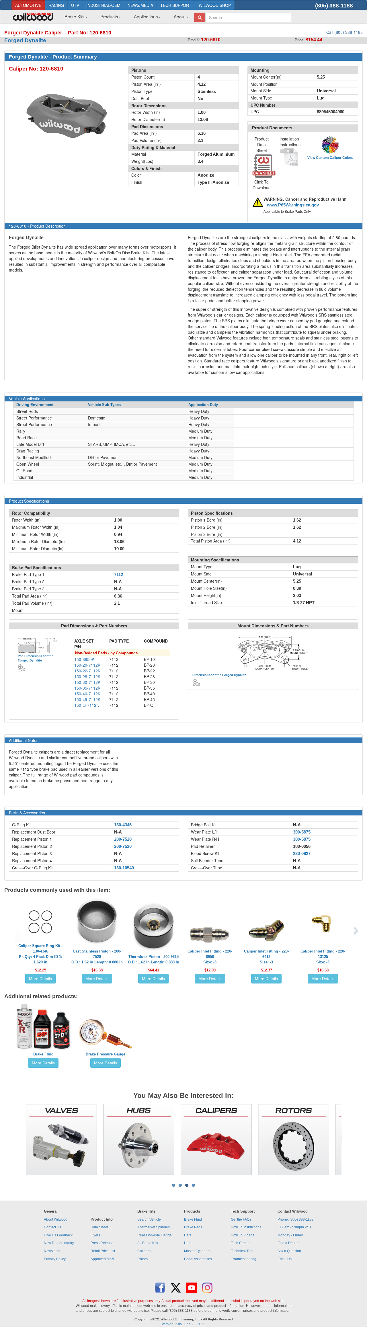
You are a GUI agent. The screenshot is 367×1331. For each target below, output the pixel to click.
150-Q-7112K (86, 705)
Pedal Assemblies (198, 1259)
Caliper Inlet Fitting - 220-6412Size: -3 (266, 956)
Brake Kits (75, 16)
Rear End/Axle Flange (154, 1235)
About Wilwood (55, 1219)
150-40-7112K (87, 693)
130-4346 (123, 825)
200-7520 (123, 839)
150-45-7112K (87, 699)
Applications (146, 16)
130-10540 (124, 868)
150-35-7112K (87, 688)
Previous (17, 1139)
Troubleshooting (243, 1259)
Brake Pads (193, 1227)
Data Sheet (99, 1227)
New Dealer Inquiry (59, 1243)
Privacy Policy (55, 1259)
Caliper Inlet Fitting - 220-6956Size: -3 (210, 956)
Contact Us (52, 1227)
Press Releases (103, 1243)
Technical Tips (242, 1251)
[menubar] (124, 18)
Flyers (95, 1235)
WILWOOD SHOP (215, 5)
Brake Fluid (43, 1054)
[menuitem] (74, 18)
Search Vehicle (149, 1219)
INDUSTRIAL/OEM (103, 5)
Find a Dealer (288, 1243)
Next (350, 1139)
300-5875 (302, 832)
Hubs (188, 1243)
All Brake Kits (147, 1243)
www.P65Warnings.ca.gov (293, 205)
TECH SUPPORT (176, 5)
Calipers (144, 1251)
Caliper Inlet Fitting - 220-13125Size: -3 (322, 956)
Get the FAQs (241, 1219)
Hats (187, 1235)
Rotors (142, 1259)
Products (109, 16)
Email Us (285, 1259)
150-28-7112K (87, 676)
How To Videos (242, 1235)
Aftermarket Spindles (153, 1227)
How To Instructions (246, 1227)
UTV (75, 5)
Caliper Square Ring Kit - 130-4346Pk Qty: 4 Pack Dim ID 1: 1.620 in (40, 954)
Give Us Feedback (58, 1235)
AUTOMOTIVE (28, 5)
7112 (118, 574)
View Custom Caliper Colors (330, 158)
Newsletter (52, 1251)
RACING (56, 5)
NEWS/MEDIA (140, 5)
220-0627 (302, 853)
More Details (40, 978)
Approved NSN (102, 1259)
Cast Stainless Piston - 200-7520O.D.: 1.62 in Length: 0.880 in (97, 956)
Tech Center (240, 1243)
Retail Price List (103, 1251)
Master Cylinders (197, 1251)
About (180, 16)
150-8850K (84, 659)
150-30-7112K (87, 682)
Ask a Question (289, 1251)
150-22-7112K (87, 671)
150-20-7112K (87, 665)
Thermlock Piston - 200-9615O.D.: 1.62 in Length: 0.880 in (153, 959)
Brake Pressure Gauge (105, 1054)
